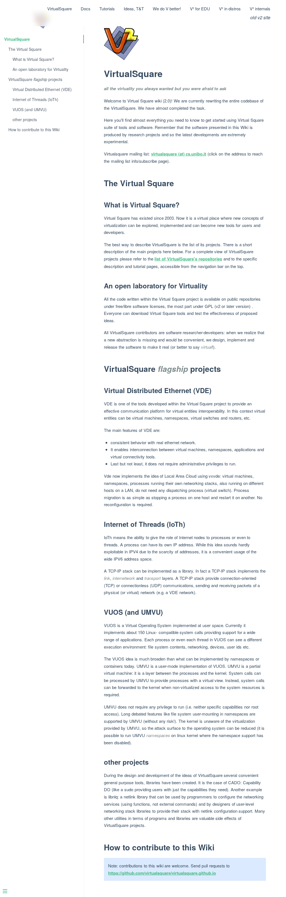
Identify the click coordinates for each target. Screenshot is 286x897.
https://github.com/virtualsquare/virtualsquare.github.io (162, 873)
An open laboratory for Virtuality (40, 69)
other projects (25, 119)
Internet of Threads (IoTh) (35, 99)
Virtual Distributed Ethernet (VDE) (42, 89)
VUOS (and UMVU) (30, 109)
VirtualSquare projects (35, 79)
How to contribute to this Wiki (33, 129)
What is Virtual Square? (33, 59)
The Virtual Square (25, 49)
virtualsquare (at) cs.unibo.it (178, 154)
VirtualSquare (17, 39)
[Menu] (39, 891)
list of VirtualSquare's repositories (188, 259)
